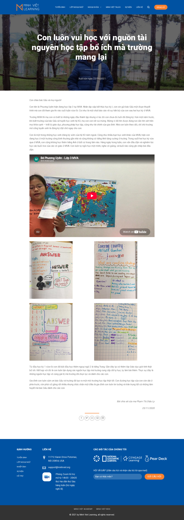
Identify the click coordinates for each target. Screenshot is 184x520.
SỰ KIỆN (20, 471)
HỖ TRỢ (20, 476)
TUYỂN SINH (22, 457)
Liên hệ (139, 7)
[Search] (148, 7)
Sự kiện (128, 7)
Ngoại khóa (93, 7)
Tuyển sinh (60, 7)
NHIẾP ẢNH (21, 467)
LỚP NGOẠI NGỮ (23, 462)
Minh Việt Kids (103, 509)
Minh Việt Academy (83, 509)
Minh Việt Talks (113, 7)
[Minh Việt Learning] (29, 7)
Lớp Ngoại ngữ (76, 7)
